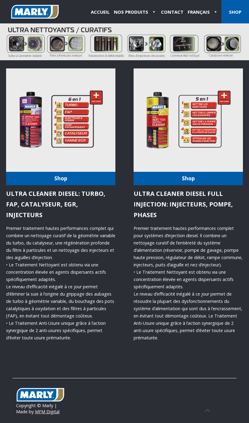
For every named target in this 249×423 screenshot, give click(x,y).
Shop (60, 178)
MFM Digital (47, 411)
